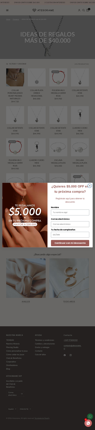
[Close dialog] (90, 186)
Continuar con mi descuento (70, 243)
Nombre (55, 207)
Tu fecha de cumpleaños (63, 229)
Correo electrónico (60, 219)
